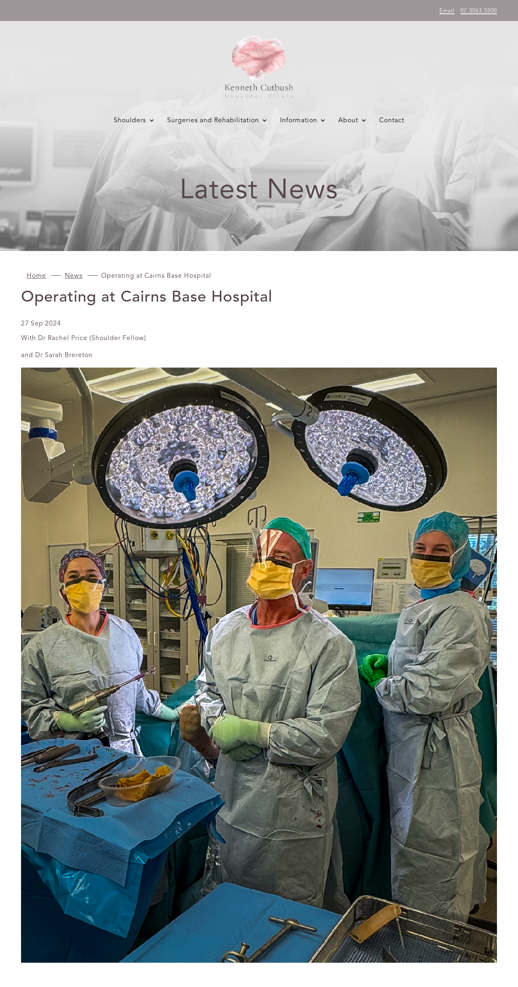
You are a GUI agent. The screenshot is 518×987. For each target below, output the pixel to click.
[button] (135, 120)
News (74, 276)
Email (446, 10)
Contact (391, 120)
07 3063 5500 (479, 10)
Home (36, 276)
